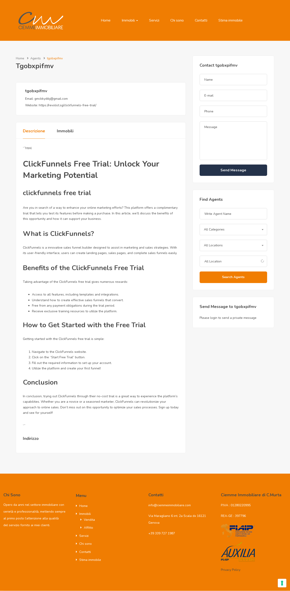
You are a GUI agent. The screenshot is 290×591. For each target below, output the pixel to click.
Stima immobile (230, 20)
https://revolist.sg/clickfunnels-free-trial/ (67, 105)
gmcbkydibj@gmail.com (51, 99)
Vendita (89, 520)
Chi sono (177, 20)
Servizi (154, 20)
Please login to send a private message (228, 318)
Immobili (129, 20)
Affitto (88, 528)
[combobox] (233, 229)
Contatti (201, 20)
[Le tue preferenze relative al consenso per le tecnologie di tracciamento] (282, 583)
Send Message (233, 170)
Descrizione (34, 131)
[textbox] (233, 229)
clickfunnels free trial (57, 193)
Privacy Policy (230, 570)
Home (106, 20)
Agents (35, 58)
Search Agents (233, 277)
